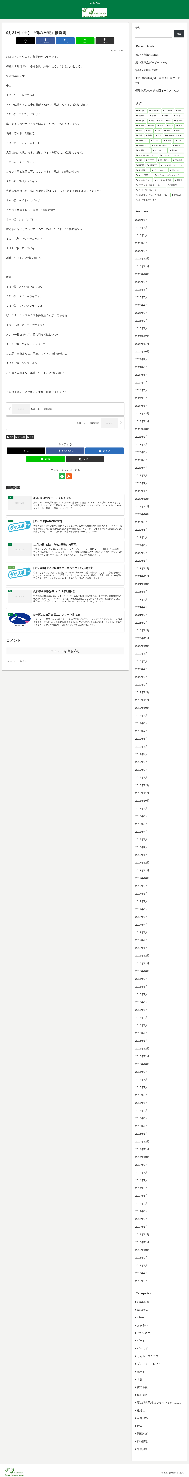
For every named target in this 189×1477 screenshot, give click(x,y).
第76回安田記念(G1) (147, 70)
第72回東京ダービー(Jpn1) (151, 62)
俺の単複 (21, 437)
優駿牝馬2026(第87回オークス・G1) (157, 90)
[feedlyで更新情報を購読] (62, 476)
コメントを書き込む (65, 651)
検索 (137, 27)
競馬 (31, 437)
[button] (105, 40)
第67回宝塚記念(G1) (147, 54)
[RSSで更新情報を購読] (69, 476)
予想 (11, 437)
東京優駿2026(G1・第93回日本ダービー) (157, 80)
